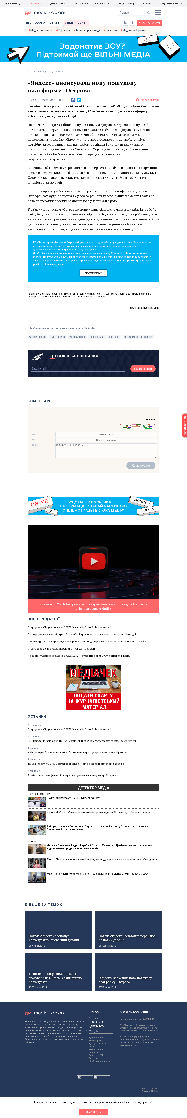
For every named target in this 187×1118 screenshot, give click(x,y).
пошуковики (97, 336)
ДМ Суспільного (58, 3)
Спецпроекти (76, 22)
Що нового (35, 22)
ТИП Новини (57, 336)
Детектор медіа (13, 3)
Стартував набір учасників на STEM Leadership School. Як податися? (69, 627)
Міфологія (64, 30)
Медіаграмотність (41, 30)
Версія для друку (149, 99)
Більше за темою (44, 905)
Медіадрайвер (126, 3)
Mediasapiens (96, 1040)
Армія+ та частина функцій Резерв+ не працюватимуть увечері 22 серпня (73, 775)
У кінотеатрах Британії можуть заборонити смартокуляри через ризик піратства (77, 752)
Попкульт (111, 30)
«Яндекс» (114, 336)
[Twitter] (79, 100)
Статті (54, 22)
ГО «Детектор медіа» (170, 3)
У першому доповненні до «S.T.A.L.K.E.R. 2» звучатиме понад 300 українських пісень (79, 655)
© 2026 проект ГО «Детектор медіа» (138, 1025)
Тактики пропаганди (88, 30)
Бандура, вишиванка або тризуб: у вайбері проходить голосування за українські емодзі (82, 634)
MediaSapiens (36, 3)
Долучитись (93, 273)
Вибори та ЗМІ (96, 1055)
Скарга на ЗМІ (149, 22)
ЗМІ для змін (81, 3)
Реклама (93, 1018)
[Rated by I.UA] (85, 1078)
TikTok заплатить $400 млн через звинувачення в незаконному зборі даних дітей (77, 763)
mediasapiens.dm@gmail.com (141, 1028)
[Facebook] (73, 100)
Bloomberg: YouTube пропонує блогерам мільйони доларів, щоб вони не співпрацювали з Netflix (87, 641)
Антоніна (146, 3)
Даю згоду (93, 1112)
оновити (150, 419)
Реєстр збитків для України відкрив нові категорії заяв (62, 648)
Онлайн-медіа (40, 71)
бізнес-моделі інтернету (138, 336)
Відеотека (94, 1052)
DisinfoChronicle (103, 3)
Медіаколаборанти (134, 30)
